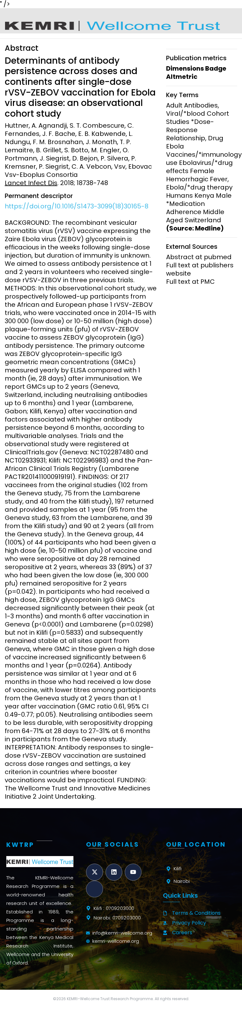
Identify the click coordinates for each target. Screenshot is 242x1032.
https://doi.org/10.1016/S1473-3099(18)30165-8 (76, 206)
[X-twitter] (94, 872)
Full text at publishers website (199, 269)
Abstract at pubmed (199, 257)
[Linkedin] (114, 872)
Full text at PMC (190, 281)
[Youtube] (133, 872)
